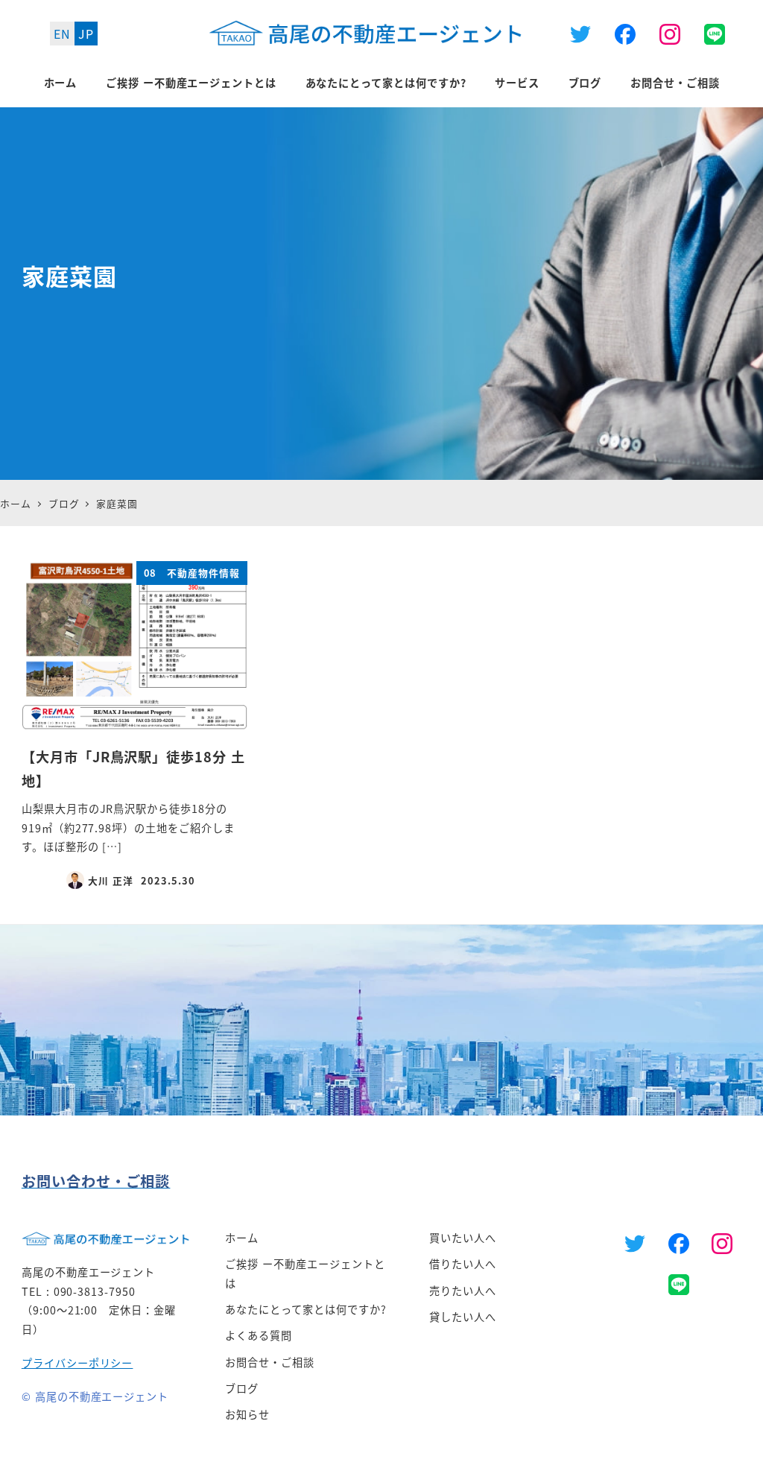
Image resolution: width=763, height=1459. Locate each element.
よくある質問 (258, 1335)
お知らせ (247, 1414)
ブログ (242, 1388)
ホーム (242, 1237)
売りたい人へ (462, 1290)
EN (62, 33)
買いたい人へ (462, 1237)
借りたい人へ (462, 1263)
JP (86, 33)
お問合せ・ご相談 (269, 1362)
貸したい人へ (462, 1316)
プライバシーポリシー (77, 1362)
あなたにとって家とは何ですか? (305, 1309)
